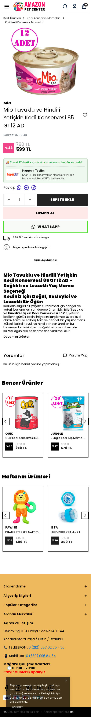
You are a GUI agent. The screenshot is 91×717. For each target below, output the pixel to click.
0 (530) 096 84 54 (41, 655)
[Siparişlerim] (74, 6)
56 (62, 647)
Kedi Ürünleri (12, 18)
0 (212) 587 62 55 (43, 647)
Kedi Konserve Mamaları (44, 18)
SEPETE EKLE (62, 199)
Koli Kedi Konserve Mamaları (24, 22)
